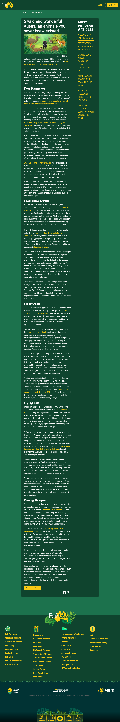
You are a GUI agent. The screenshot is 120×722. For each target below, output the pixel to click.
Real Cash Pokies (40, 673)
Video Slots (38, 665)
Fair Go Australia (12, 664)
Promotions (38, 635)
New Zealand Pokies (42, 661)
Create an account (13, 638)
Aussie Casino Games (42, 658)
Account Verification (13, 642)
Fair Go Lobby (11, 634)
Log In (100, 5)
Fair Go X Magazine (13, 661)
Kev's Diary (9, 645)
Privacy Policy (95, 646)
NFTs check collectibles (71, 668)
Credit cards (66, 645)
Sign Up (112, 5)
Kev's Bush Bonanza (41, 639)
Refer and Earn (11, 649)
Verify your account (69, 661)
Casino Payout (39, 669)
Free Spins (37, 646)
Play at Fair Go (32, 588)
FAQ (91, 635)
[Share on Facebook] (64, 592)
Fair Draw (37, 642)
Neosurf (64, 642)
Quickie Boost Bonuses (43, 654)
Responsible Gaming (98, 642)
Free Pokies (38, 677)
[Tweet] (69, 592)
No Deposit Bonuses (41, 650)
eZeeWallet (66, 649)
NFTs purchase (67, 664)
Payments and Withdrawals (72, 634)
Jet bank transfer (68, 653)
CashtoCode (66, 657)
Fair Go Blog (10, 657)
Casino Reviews (11, 653)
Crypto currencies (68, 638)
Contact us (94, 650)
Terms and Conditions (99, 639)
